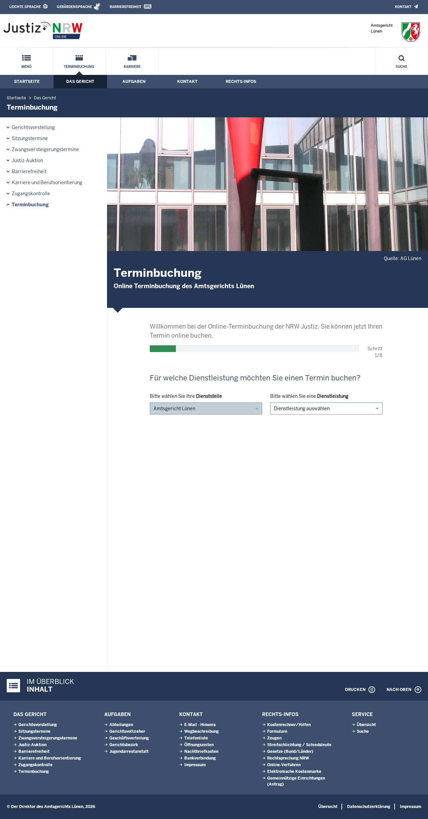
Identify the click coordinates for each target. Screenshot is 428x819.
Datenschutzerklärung (368, 806)
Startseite (27, 81)
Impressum (195, 765)
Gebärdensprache (74, 7)
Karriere (132, 67)
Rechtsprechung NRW (288, 758)
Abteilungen (121, 724)
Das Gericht (80, 81)
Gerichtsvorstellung (33, 127)
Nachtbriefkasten (201, 751)
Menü (26, 67)
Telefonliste (196, 738)
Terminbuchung (79, 67)
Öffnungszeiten (199, 744)
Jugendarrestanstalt (128, 751)
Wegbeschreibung (201, 731)
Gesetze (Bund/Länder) (290, 751)
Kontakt (403, 7)
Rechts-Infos (241, 81)
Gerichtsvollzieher (127, 731)
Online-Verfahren (284, 765)
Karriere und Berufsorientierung (47, 183)
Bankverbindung (200, 758)
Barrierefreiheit (125, 7)
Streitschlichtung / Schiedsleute (299, 744)
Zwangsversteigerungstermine (45, 149)
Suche (401, 67)
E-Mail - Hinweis (200, 724)
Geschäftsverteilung (129, 738)
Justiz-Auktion (27, 160)
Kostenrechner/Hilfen (289, 724)
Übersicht (366, 724)
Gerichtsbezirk (123, 744)
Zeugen (274, 738)
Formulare (277, 731)
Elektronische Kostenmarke (294, 771)
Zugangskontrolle (31, 194)
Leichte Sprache (25, 7)
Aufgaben (133, 81)
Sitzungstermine (30, 138)
